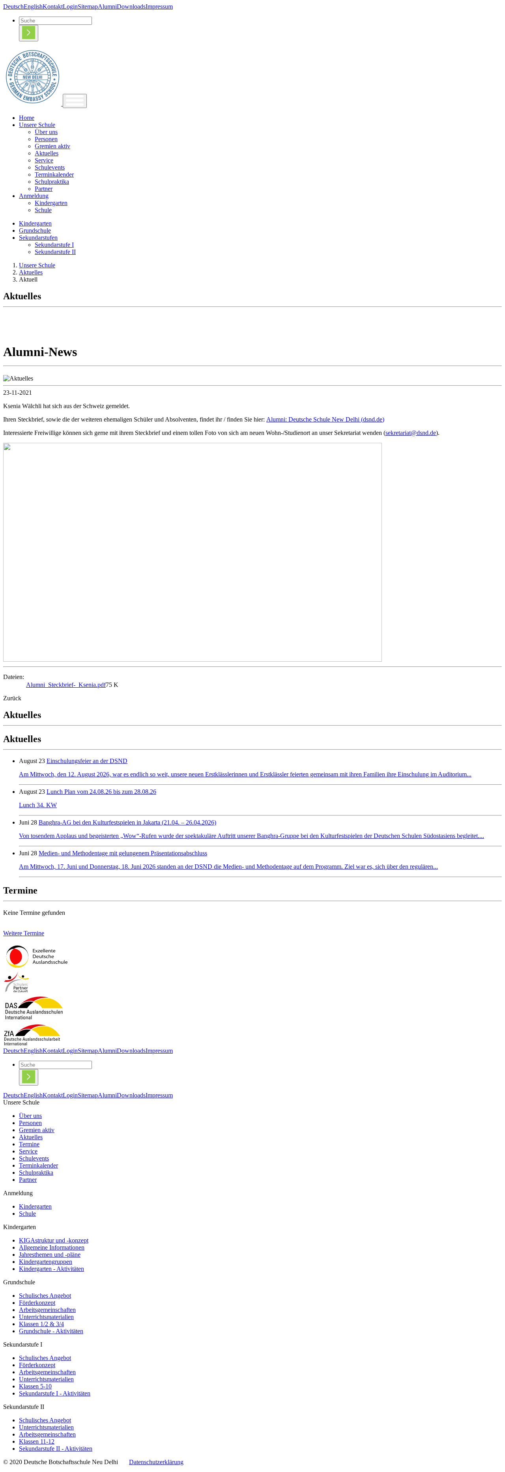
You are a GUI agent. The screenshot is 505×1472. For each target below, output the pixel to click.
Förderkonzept (37, 1302)
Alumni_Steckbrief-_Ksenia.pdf (66, 684)
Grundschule (35, 230)
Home (26, 117)
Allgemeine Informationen (51, 1247)
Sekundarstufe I (54, 244)
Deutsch (13, 6)
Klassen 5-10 (35, 1386)
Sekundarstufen (38, 237)
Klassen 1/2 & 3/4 (41, 1324)
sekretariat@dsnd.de (410, 432)
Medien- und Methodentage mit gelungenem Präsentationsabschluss (123, 853)
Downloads (131, 6)
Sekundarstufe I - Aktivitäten (54, 1393)
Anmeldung (34, 195)
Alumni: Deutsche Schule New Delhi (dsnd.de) (325, 419)
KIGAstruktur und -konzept (53, 1240)
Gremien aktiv (52, 146)
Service (44, 160)
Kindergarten (51, 203)
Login (70, 6)
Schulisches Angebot (45, 1295)
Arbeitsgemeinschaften (47, 1309)
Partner (43, 188)
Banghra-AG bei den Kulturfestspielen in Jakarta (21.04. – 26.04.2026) (127, 822)
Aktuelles (46, 153)
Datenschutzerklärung (156, 1462)
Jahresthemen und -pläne (49, 1254)
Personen (46, 139)
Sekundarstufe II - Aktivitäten (55, 1448)
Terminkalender (54, 174)
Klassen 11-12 (36, 1441)
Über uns (46, 132)
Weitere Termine (23, 933)
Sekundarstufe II (55, 251)
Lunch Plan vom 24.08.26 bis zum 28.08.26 (101, 791)
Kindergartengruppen (45, 1261)
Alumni (107, 6)
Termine (29, 1144)
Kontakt (53, 6)
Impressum (159, 6)
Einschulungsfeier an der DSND (87, 760)
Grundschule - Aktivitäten (51, 1331)
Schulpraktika (52, 181)
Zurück (12, 698)
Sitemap (88, 6)
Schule (43, 210)
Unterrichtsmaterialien (46, 1316)
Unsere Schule (37, 124)
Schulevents (50, 167)
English (33, 6)
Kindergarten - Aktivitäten (51, 1268)
